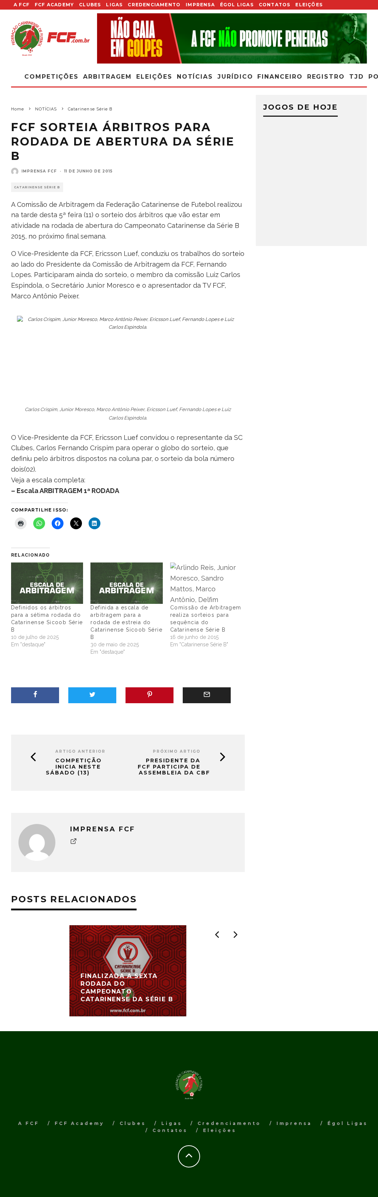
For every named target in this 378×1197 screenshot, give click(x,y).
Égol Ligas (237, 4)
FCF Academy (54, 4)
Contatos (275, 4)
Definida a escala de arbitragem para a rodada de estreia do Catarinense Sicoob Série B (126, 622)
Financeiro (279, 76)
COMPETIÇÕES (51, 76)
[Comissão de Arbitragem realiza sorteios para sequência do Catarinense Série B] (206, 583)
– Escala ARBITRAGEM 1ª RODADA (65, 491)
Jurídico (235, 76)
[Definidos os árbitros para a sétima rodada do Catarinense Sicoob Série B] (47, 583)
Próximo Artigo (176, 751)
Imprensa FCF (39, 171)
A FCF (22, 4)
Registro (326, 76)
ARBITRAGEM (107, 76)
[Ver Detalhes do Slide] (232, 38)
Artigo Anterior (80, 751)
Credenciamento (154, 4)
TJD (356, 76)
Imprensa (200, 4)
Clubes (90, 4)
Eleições (309, 4)
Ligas (114, 4)
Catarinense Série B (37, 187)
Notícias (195, 76)
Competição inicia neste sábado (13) (74, 766)
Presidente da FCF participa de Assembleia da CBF (174, 766)
